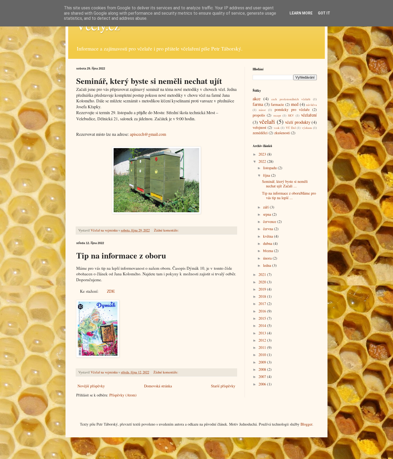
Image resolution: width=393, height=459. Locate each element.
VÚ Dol (291, 128)
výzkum (307, 128)
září (266, 207)
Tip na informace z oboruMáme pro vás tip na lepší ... (289, 195)
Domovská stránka (158, 385)
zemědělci (260, 132)
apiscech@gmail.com (148, 134)
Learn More (301, 13)
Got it (324, 13)
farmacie (277, 104)
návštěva (311, 105)
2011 (263, 347)
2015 (263, 318)
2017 (263, 303)
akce (256, 98)
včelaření (309, 115)
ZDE (111, 291)
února (268, 258)
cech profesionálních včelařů (290, 99)
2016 (263, 311)
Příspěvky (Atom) (123, 395)
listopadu (270, 167)
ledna (267, 265)
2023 (263, 154)
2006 (263, 384)
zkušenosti (282, 132)
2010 (263, 354)
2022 (263, 161)
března (268, 250)
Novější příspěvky (91, 385)
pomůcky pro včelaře (292, 109)
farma (258, 104)
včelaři (267, 121)
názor (262, 110)
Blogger (306, 424)
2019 (263, 289)
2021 (263, 274)
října (267, 175)
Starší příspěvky (223, 385)
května (268, 236)
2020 (263, 281)
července (270, 221)
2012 (263, 340)
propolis (259, 115)
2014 (263, 325)
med (294, 104)
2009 (263, 362)
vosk (277, 128)
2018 (263, 296)
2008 (263, 369)
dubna (268, 243)
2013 (263, 332)
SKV (291, 115)
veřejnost (259, 127)
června (268, 228)
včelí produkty (297, 122)
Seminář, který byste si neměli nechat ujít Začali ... (285, 183)
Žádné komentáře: (167, 230)
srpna (267, 214)
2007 (263, 376)
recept (277, 115)
